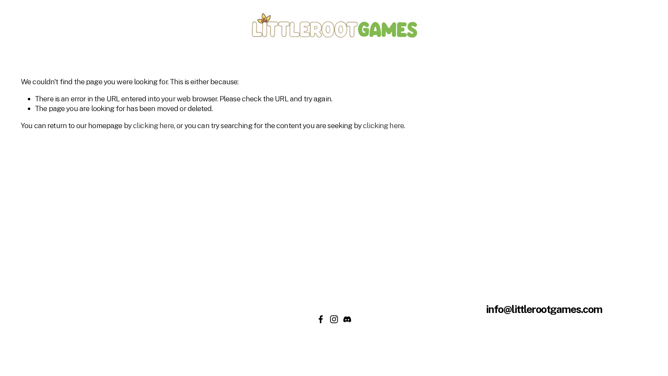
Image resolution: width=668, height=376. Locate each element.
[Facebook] (321, 319)
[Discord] (347, 319)
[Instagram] (334, 319)
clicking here (153, 125)
